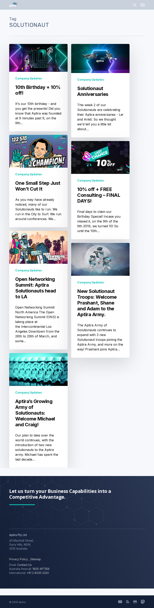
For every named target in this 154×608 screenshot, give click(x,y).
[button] (142, 5)
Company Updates (28, 78)
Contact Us (24, 564)
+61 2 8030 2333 (38, 573)
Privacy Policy (18, 559)
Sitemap (35, 559)
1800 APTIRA (41, 568)
